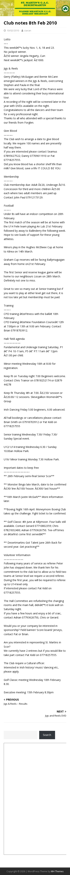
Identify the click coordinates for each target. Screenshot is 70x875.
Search (47, 735)
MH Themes (57, 871)
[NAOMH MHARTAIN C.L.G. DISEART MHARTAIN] (35, 14)
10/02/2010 (13, 30)
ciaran (27, 30)
